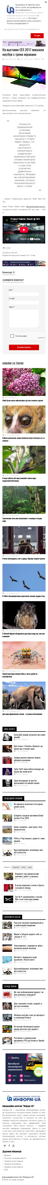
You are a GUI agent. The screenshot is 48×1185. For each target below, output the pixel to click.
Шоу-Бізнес (9, 729)
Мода (30, 867)
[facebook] (9, 1145)
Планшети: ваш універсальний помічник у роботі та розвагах (27, 875)
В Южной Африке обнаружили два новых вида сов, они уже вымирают (23, 634)
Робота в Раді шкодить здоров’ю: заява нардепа (29, 839)
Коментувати (24, 347)
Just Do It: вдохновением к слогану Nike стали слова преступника (28, 898)
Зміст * (12, 307)
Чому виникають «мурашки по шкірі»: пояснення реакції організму (28, 947)
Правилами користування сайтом (29, 13)
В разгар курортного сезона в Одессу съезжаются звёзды (29, 886)
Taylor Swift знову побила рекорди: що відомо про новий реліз (29, 770)
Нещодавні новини (13, 799)
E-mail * (12, 299)
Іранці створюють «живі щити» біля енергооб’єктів (28, 828)
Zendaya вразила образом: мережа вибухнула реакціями (27, 759)
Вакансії (7, 1155)
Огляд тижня (10, 987)
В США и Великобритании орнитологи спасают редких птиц (23, 596)
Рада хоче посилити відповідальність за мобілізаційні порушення (29, 924)
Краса (24, 867)
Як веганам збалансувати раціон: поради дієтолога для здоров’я (27, 1027)
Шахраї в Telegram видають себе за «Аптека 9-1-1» (28, 935)
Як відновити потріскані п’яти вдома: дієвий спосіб (28, 805)
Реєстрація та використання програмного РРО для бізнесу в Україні (29, 1039)
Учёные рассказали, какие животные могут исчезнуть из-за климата (23, 439)
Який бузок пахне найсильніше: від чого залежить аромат (22, 400)
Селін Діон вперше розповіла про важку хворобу (29, 736)
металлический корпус (35, 207)
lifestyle (7, 867)
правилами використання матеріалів (22, 16)
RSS (6, 1170)
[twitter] (4, 1145)
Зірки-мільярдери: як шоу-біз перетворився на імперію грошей (26, 782)
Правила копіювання (12, 1164)
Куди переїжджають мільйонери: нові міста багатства (28, 851)
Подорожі (15, 867)
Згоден (37, 36)
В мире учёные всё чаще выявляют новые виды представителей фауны (19, 479)
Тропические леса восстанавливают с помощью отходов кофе (22, 519)
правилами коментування (17, 18)
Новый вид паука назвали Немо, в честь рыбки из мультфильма (20, 675)
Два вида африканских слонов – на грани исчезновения (22, 714)
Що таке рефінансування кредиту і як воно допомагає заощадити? (29, 993)
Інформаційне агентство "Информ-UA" (18, 1177)
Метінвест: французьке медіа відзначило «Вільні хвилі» (25, 958)
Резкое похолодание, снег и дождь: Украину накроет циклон (23, 558)
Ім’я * (11, 290)
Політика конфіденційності (15, 1158)
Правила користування (13, 1161)
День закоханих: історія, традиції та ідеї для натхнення (28, 1004)
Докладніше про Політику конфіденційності (22, 29)
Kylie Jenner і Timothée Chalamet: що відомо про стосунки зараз (28, 747)
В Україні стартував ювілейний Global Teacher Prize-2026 (28, 816)
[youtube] (13, 1145)
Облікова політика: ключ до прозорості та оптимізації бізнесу (29, 1016)
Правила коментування (13, 1167)
